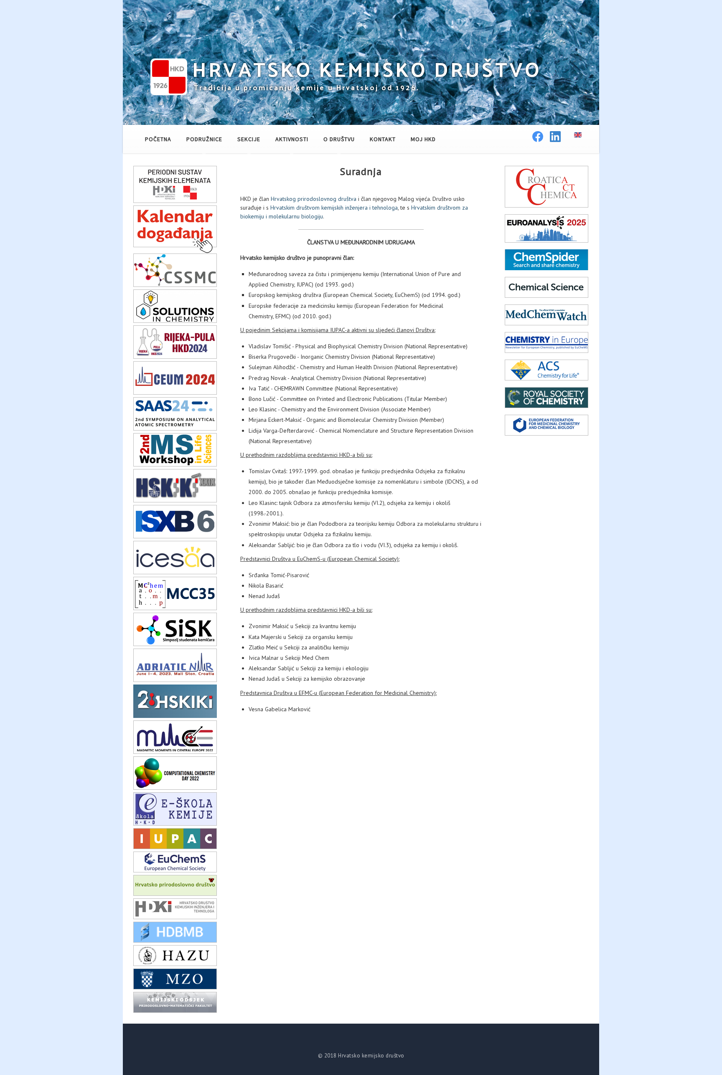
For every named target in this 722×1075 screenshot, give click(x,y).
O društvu (339, 139)
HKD (367, 68)
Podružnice (204, 139)
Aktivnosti (291, 139)
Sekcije (248, 139)
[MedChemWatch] (546, 314)
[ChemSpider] (546, 259)
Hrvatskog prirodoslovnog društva (313, 199)
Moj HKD (423, 139)
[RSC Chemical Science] (546, 287)
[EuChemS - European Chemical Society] (175, 861)
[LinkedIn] (555, 139)
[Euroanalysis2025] (546, 228)
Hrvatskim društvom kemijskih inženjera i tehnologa (334, 207)
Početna (158, 139)
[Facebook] (538, 139)
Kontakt (383, 139)
